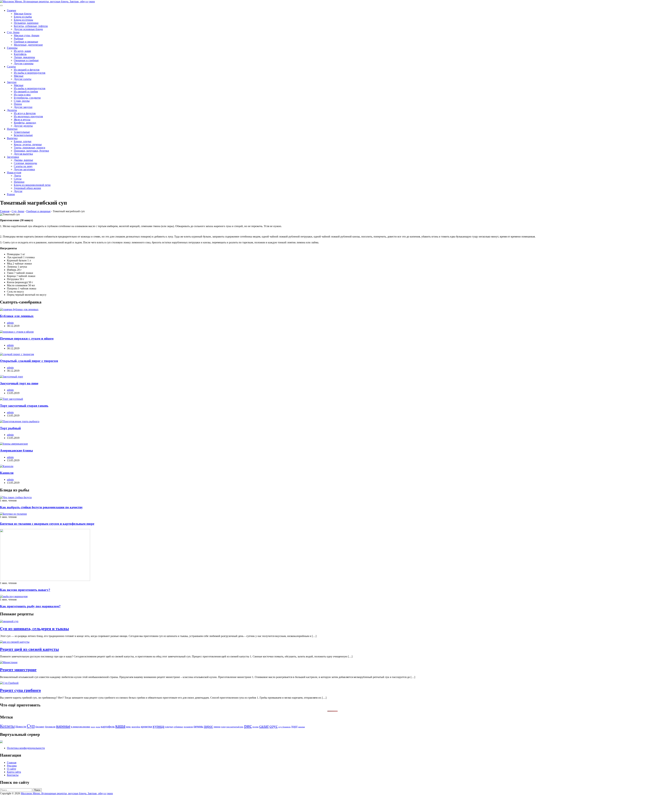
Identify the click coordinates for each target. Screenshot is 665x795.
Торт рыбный (10, 428)
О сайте (11, 768)
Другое (18, 191)
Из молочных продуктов (28, 116)
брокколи (50, 726)
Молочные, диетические (28, 44)
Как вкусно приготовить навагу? (25, 590)
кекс (128, 726)
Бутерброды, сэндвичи (27, 97)
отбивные (178, 726)
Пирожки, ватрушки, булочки (31, 150)
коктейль (136, 726)
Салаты (11, 66)
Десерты (12, 110)
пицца (217, 726)
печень (198, 726)
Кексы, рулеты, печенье (28, 144)
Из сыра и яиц (22, 94)
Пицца (18, 103)
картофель (108, 726)
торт (294, 726)
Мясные (18, 75)
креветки (146, 726)
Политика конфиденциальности (26, 748)
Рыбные (18, 38)
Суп (31, 726)
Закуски (11, 82)
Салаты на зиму (23, 166)
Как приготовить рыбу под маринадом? (30, 606)
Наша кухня (14, 172)
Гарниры (12, 47)
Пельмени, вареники (26, 22)
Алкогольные (22, 132)
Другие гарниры (23, 63)
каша (120, 726)
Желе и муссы (22, 119)
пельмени (188, 726)
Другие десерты (23, 125)
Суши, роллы (22, 100)
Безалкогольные (23, 135)
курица (158, 726)
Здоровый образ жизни (27, 188)
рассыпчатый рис (234, 726)
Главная (11, 762)
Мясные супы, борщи (26, 35)
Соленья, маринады (25, 163)
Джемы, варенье (23, 160)
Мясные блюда (22, 13)
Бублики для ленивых (17, 316)
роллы (255, 726)
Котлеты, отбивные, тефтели (31, 26)
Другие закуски (23, 107)
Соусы (17, 178)
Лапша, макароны (24, 57)
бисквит (39, 726)
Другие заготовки (24, 169)
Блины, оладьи (22, 141)
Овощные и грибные (26, 60)
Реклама (12, 765)
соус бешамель (284, 727)
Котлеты (7, 726)
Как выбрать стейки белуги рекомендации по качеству (41, 507)
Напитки (12, 128)
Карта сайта (14, 771)
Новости (20, 726)
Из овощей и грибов (26, 91)
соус (273, 726)
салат (264, 726)
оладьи (169, 726)
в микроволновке (80, 726)
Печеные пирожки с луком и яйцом (27, 338)
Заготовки (13, 156)
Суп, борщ (13, 32)
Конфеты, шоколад (25, 122)
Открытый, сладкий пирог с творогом (29, 361)
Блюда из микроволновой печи (32, 184)
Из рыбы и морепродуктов (29, 72)
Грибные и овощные (26, 41)
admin (10, 322)
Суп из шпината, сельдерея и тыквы (34, 628)
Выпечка (12, 138)
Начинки (19, 181)
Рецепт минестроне (18, 669)
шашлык (301, 727)
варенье (63, 726)
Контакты (13, 775)
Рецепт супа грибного (20, 690)
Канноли (7, 473)
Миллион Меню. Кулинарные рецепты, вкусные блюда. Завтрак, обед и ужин (67, 793)
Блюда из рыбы (23, 16)
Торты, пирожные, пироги (29, 147)
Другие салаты (22, 79)
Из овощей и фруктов (26, 69)
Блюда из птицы (23, 19)
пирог (208, 726)
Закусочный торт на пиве (19, 383)
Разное (11, 194)
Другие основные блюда (28, 29)
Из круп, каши (22, 51)
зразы (98, 727)
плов (223, 726)
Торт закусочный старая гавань (24, 405)
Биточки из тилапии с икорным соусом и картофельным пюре (47, 523)
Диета (17, 175)
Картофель (20, 54)
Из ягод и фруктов (25, 113)
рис (248, 726)
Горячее (11, 10)
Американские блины (16, 450)
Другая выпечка (23, 153)
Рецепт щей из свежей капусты (29, 649)
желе (93, 727)
